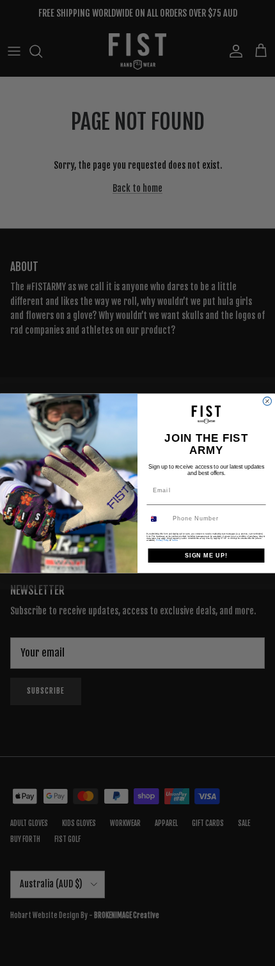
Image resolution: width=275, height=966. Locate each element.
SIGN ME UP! (206, 554)
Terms (174, 540)
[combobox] (158, 519)
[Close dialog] (267, 400)
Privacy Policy (162, 540)
